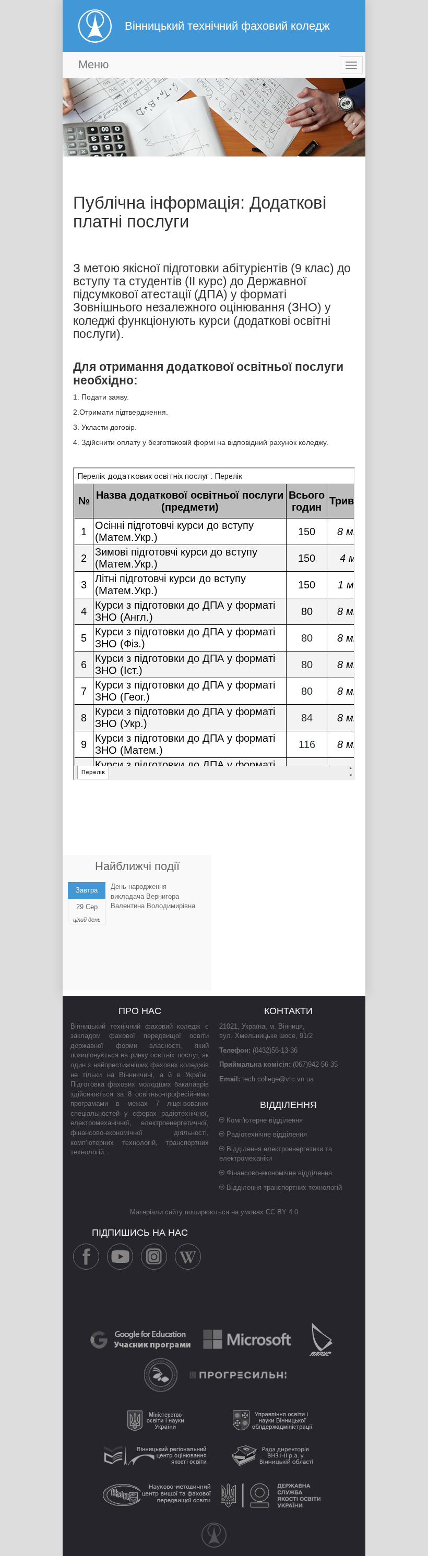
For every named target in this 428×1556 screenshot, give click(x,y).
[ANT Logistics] (161, 1374)
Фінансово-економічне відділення (279, 1173)
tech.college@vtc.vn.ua (278, 1079)
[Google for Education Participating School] (141, 1339)
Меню (93, 64)
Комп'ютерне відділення (265, 1120)
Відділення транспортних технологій (284, 1187)
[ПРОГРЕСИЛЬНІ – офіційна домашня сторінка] (238, 1374)
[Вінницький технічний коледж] (214, 1535)
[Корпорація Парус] (320, 1339)
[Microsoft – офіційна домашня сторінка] (248, 1339)
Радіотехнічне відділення (267, 1134)
